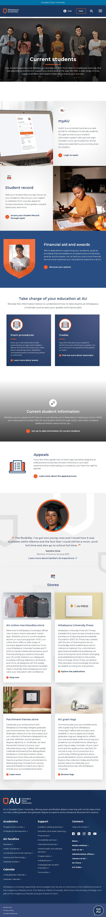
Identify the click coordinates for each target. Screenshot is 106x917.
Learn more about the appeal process (58, 476)
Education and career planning (51, 831)
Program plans (44, 856)
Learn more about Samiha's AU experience (51, 558)
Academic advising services (50, 827)
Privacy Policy (8, 910)
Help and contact (80, 827)
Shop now (14, 677)
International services (47, 844)
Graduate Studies (10, 862)
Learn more (15, 774)
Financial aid (43, 836)
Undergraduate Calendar (14, 875)
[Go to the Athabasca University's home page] (12, 11)
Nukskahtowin (44, 860)
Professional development (14, 831)
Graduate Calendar (11, 879)
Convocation (43, 872)
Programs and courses (13, 827)
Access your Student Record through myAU (25, 216)
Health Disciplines (11, 849)
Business (7, 844)
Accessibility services (47, 840)
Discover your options (60, 267)
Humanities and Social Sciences (17, 853)
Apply (81, 11)
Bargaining (7, 907)
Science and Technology (14, 857)
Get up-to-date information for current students (56, 431)
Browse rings (67, 774)
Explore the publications (73, 671)
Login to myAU (71, 155)
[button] (67, 11)
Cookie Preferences (10, 913)
